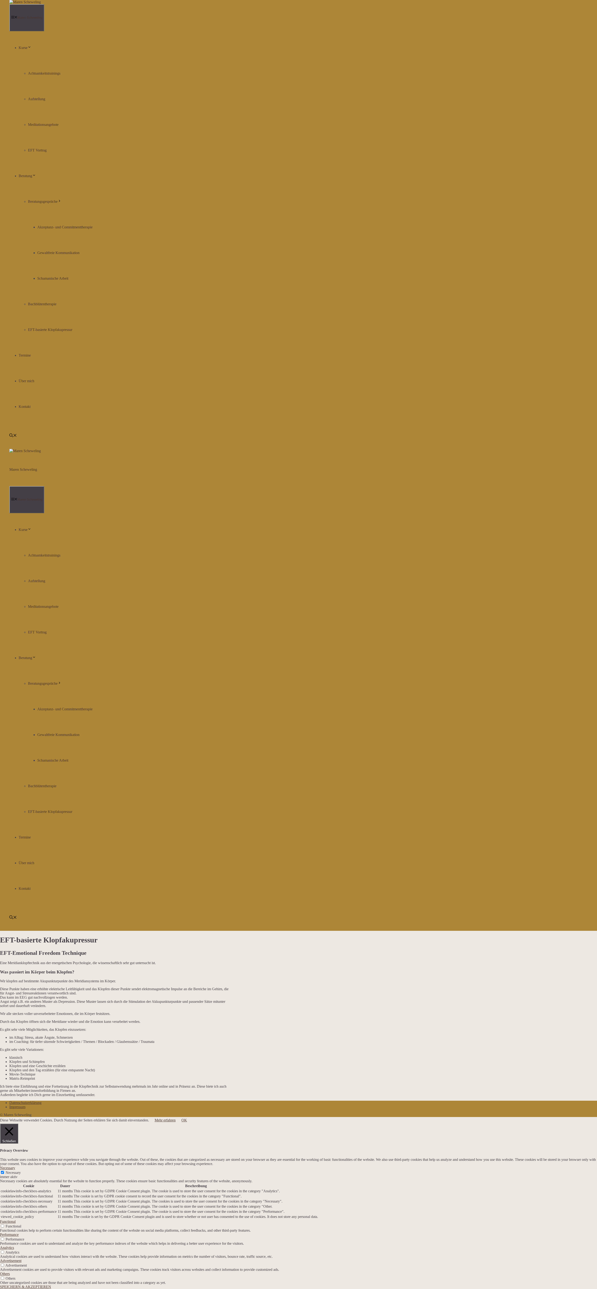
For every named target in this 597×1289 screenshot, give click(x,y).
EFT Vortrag (37, 150)
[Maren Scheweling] (25, 2)
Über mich (26, 381)
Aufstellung (36, 99)
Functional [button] (8, 1222)
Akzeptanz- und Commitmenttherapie (65, 227)
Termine (25, 355)
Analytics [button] (7, 1248)
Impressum (17, 1107)
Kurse (23, 48)
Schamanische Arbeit (52, 278)
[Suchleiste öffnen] (13, 436)
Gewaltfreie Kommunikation (58, 253)
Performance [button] (9, 1235)
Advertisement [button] (10, 1261)
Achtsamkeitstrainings (44, 73)
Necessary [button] (7, 1168)
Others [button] (5, 1274)
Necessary (13, 1173)
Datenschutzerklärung (25, 1103)
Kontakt (25, 407)
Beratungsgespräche (43, 201)
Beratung (25, 176)
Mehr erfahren (165, 1120)
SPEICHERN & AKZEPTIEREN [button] (25, 1287)
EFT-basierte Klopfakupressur (50, 330)
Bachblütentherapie (42, 304)
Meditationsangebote (43, 125)
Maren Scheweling (23, 469)
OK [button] (184, 1120)
